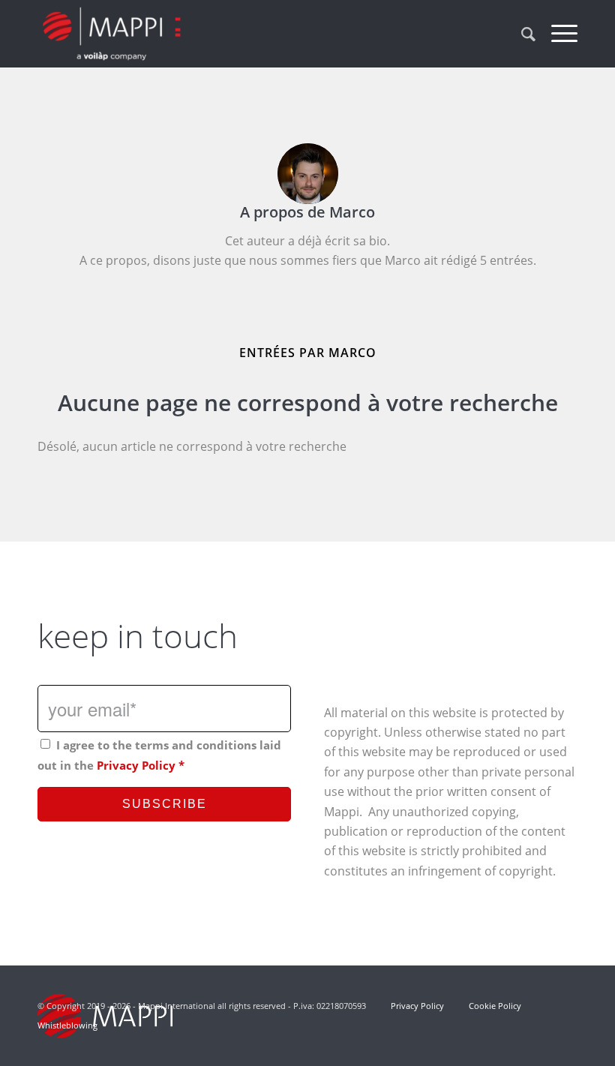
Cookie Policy (495, 1005)
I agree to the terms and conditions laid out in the (159, 754)
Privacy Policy (136, 765)
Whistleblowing (68, 1025)
